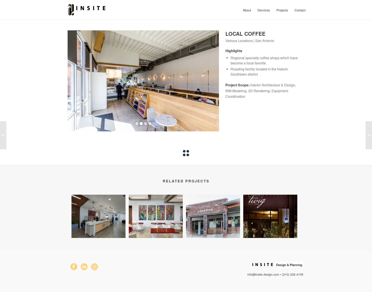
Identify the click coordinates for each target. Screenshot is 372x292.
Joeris (155, 231)
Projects (282, 10)
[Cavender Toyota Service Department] (98, 211)
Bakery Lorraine (213, 231)
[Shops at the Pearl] (270, 211)
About (247, 10)
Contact (299, 10)
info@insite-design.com (263, 274)
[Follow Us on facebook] (73, 266)
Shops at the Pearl (270, 231)
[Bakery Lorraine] (213, 211)
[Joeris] (156, 211)
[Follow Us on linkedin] (84, 266)
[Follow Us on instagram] (94, 266)
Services (263, 10)
